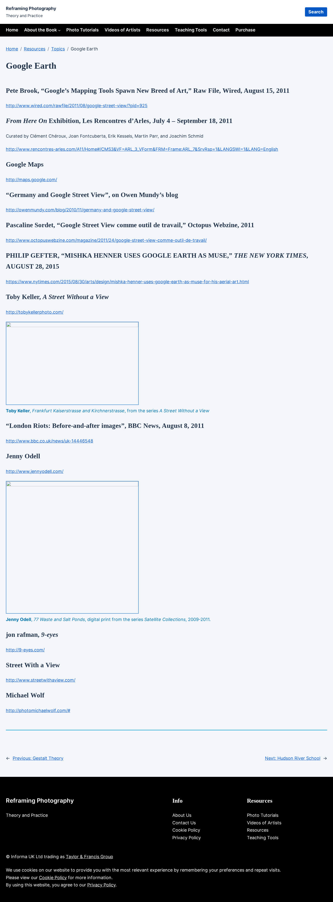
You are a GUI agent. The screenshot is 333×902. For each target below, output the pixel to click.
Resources (34, 48)
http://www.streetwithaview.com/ (40, 680)
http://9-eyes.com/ (25, 649)
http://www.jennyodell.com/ (34, 471)
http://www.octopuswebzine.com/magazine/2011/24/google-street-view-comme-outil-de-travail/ (106, 240)
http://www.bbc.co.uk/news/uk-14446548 (49, 440)
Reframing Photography (31, 8)
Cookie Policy (53, 877)
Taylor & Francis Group (89, 856)
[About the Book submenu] (59, 30)
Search (315, 11)
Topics (58, 48)
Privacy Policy (101, 884)
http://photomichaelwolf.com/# (38, 710)
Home (12, 29)
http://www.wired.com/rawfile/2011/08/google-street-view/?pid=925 (76, 105)
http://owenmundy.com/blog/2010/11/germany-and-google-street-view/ (80, 209)
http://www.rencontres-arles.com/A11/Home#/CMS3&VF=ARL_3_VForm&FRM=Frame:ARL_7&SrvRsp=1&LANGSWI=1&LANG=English (142, 149)
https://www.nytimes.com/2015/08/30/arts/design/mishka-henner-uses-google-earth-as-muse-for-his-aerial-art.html (127, 281)
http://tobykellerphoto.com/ (34, 312)
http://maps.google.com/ (31, 179)
